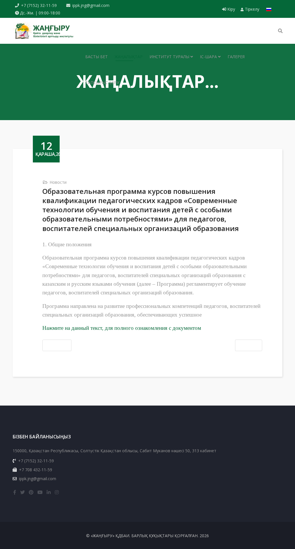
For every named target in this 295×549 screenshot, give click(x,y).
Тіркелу (251, 9)
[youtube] (40, 492)
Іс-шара (208, 56)
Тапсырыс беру (102, 82)
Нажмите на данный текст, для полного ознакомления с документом (121, 328)
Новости (58, 182)
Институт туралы (169, 56)
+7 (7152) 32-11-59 (39, 5)
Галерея (236, 56)
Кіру (231, 9)
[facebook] (14, 492)
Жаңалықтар (129, 56)
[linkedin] (49, 492)
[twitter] (22, 492)
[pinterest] (31, 492)
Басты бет (96, 56)
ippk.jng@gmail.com (90, 5)
